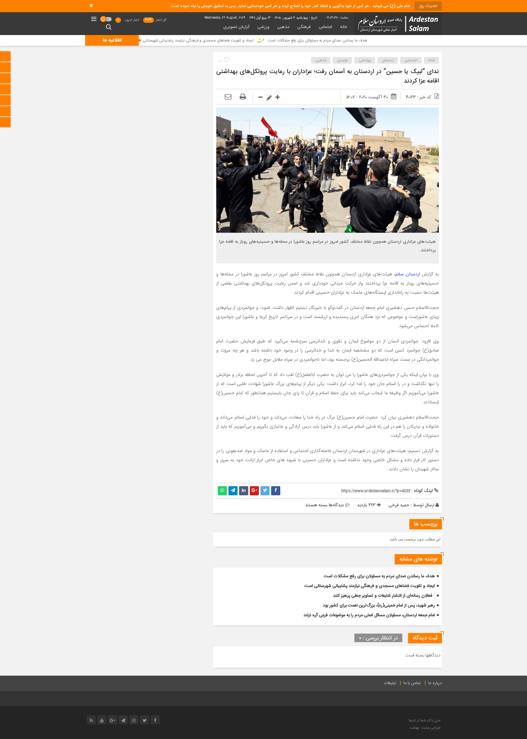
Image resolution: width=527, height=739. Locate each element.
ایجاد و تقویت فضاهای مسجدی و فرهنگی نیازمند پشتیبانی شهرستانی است (220, 40)
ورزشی (263, 27)
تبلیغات (390, 683)
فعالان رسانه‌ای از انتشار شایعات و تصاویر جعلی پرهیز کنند (383, 595)
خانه (343, 27)
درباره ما (435, 683)
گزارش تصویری (236, 27)
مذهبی (283, 27)
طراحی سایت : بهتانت (424, 728)
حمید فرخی (399, 505)
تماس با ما (412, 683)
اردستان (388, 60)
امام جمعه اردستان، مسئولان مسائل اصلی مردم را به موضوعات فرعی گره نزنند (369, 615)
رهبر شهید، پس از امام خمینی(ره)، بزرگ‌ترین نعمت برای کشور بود (379, 605)
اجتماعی (325, 27)
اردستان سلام (407, 274)
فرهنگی (304, 27)
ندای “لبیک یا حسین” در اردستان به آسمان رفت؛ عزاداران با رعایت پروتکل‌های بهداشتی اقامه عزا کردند (327, 76)
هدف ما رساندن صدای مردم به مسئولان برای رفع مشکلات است (344, 40)
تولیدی (342, 60)
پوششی (365, 60)
